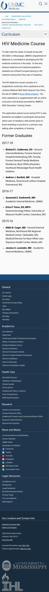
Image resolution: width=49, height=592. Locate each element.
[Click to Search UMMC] (40, 3)
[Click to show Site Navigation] (46, 3)
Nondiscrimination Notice (12, 492)
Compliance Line (9, 482)
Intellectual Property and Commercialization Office (22, 417)
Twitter (7, 452)
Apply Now (6, 335)
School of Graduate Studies (13, 352)
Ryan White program (29, 94)
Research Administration (12, 420)
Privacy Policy (7, 495)
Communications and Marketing (15, 435)
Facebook (8, 449)
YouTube (8, 456)
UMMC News (7, 442)
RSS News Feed (11, 466)
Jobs (4, 306)
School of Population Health (13, 365)
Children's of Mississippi (11, 381)
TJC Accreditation (9, 498)
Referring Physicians (10, 398)
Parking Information (10, 313)
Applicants (38, 25)
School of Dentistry (10, 349)
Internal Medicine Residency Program (16, 25)
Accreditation (7, 332)
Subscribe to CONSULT (11, 446)
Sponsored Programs (10, 423)
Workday (5, 320)
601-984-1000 (24, 546)
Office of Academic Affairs (12, 342)
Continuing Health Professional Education (19, 339)
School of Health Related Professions (17, 355)
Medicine (13, 8)
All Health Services (9, 378)
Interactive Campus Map (12, 303)
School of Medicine (9, 359)
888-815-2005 (26, 549)
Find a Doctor (7, 388)
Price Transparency (10, 394)
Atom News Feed (11, 469)
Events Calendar (8, 439)
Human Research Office (11, 413)
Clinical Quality (8, 384)
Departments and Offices (21, 16)
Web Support (7, 502)
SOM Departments (9, 19)
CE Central (6, 293)
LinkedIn (8, 463)
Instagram (9, 459)
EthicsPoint (6, 485)
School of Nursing (9, 362)
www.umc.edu (7, 540)
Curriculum (6, 28)
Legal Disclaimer (8, 488)
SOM (6, 16)
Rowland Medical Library (12, 345)
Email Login (7, 296)
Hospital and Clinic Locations (14, 391)
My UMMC (6, 310)
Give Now (6, 299)
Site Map (5, 316)
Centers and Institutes (11, 410)
